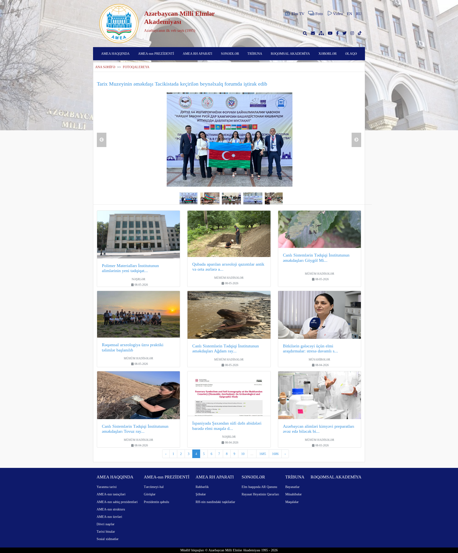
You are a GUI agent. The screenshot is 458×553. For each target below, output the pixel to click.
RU (358, 13)
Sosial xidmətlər (108, 539)
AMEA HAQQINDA (115, 53)
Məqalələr (292, 502)
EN (349, 13)
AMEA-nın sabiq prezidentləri (117, 502)
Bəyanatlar (292, 487)
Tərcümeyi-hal (154, 487)
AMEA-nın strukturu (111, 509)
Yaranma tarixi (107, 487)
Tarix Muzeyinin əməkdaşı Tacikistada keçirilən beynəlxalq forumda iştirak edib (182, 84)
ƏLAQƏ (351, 53)
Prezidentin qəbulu (156, 502)
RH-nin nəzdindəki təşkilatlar (215, 502)
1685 (262, 454)
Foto (319, 13)
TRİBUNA (254, 53)
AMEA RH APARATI (197, 53)
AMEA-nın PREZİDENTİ (156, 53)
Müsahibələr (293, 494)
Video (338, 13)
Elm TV (297, 13)
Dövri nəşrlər (105, 524)
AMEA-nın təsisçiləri (111, 494)
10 (243, 454)
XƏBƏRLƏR (327, 53)
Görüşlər (150, 494)
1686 (275, 454)
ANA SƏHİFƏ (105, 67)
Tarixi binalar (106, 531)
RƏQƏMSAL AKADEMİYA (290, 53)
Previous (101, 140)
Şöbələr (201, 494)
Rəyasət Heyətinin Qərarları (260, 494)
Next (356, 140)
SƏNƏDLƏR (230, 53)
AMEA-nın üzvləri (109, 517)
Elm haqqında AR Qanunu (259, 487)
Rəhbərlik (202, 487)
